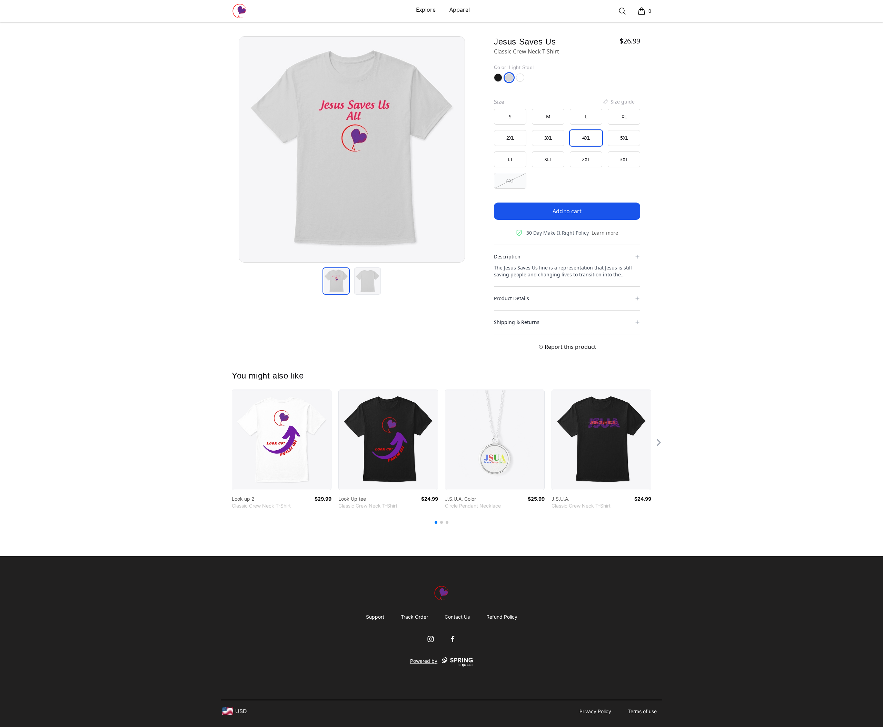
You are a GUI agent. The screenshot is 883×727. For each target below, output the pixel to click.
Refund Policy (501, 617)
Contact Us (457, 617)
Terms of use (642, 711)
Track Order (414, 617)
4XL (586, 138)
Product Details (511, 298)
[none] (618, 101)
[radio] (510, 117)
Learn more (605, 232)
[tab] (336, 281)
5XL (624, 138)
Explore (426, 9)
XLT (548, 159)
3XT (624, 159)
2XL (510, 138)
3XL (548, 138)
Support (375, 617)
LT (510, 159)
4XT (510, 180)
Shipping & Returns (516, 322)
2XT (586, 159)
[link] (281, 440)
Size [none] (499, 102)
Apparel (459, 9)
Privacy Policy (595, 711)
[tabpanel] (352, 149)
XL (624, 116)
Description (507, 256)
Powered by (423, 661)
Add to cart (567, 211)
